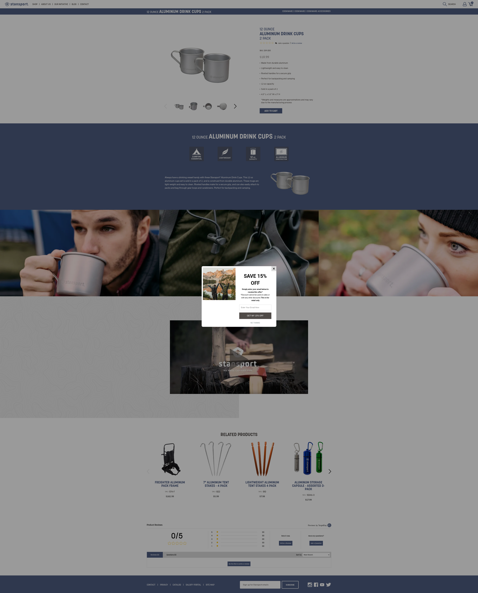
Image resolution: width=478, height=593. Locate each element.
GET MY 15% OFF (255, 316)
